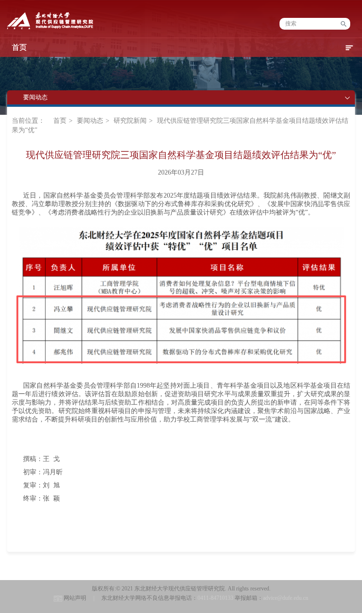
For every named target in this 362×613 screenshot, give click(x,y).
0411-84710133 (215, 598)
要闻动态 (90, 120)
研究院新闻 (130, 120)
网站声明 (75, 598)
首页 (59, 120)
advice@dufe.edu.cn (285, 598)
